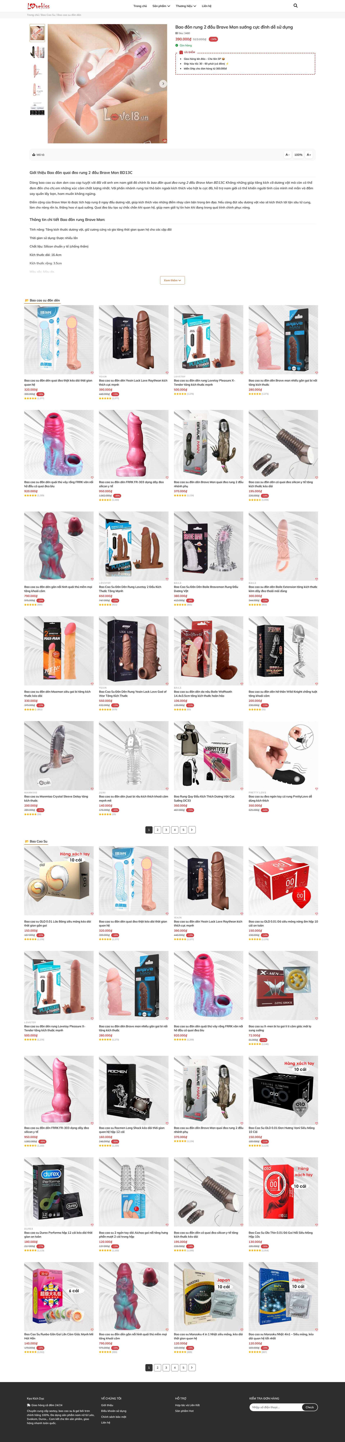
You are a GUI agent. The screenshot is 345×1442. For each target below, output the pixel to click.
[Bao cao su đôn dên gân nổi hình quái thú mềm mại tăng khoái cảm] (59, 546)
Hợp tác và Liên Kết (187, 1405)
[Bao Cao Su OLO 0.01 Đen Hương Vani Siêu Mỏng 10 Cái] (283, 1090)
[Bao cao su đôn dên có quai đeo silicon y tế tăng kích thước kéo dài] (283, 444)
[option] (37, 33)
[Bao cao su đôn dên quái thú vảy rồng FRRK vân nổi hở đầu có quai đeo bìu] (59, 444)
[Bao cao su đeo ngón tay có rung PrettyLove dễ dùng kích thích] (283, 755)
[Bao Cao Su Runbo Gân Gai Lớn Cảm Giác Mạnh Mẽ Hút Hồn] (59, 1296)
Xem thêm (171, 280)
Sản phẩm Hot (184, 1411)
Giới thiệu (107, 1405)
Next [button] (163, 84)
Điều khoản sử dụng (113, 1411)
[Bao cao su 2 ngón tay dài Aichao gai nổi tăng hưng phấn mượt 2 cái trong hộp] (133, 1191)
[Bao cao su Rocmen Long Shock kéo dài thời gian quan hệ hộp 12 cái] (133, 1090)
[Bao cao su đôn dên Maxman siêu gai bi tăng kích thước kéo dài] (59, 650)
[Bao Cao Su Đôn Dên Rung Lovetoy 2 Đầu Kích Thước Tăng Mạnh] (133, 546)
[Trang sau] (192, 829)
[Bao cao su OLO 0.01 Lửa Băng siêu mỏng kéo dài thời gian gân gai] (59, 880)
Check (310, 1407)
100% (298, 154)
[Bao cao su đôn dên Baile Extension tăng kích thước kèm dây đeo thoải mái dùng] (283, 546)
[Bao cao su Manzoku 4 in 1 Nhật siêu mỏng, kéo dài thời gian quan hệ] (208, 1296)
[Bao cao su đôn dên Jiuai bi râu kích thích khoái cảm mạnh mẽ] (133, 755)
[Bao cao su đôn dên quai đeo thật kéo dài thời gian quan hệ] (59, 339)
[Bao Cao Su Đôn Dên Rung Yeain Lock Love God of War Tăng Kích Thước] (133, 650)
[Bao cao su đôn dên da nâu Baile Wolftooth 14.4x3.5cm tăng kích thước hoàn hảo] (208, 650)
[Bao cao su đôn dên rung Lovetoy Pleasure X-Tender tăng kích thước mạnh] (208, 339)
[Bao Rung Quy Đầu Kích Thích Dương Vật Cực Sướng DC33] (208, 755)
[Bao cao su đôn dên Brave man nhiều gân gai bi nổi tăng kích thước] (283, 339)
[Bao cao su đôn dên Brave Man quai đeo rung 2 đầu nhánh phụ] (208, 444)
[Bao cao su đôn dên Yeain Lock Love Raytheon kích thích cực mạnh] (133, 339)
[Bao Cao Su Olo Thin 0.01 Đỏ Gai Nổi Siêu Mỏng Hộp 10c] (283, 1191)
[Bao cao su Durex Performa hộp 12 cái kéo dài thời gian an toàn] (59, 1191)
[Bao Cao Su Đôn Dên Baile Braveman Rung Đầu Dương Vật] (208, 546)
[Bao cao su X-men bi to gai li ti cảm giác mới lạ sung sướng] (283, 985)
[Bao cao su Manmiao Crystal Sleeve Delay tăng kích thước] (59, 755)
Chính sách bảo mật (113, 1416)
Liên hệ (105, 1422)
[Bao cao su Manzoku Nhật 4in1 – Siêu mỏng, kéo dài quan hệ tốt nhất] (283, 1296)
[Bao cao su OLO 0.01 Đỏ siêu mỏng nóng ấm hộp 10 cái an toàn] (283, 880)
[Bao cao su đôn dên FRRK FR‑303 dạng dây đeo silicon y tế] (133, 444)
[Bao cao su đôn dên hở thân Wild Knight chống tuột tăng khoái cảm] (283, 650)
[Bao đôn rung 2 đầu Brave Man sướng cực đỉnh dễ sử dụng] (107, 83)
